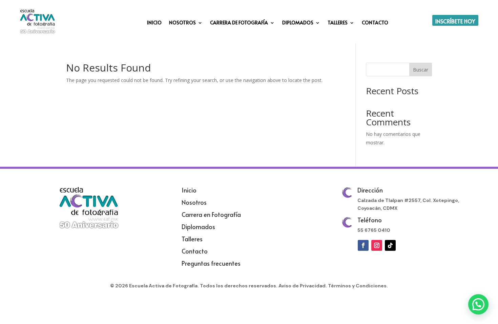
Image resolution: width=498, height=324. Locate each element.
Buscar (420, 69)
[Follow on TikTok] (390, 245)
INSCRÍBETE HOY (455, 21)
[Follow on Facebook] (363, 245)
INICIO (154, 23)
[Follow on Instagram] (376, 245)
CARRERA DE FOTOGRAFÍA (239, 23)
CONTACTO (375, 23)
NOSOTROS (182, 23)
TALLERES (338, 23)
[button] (478, 304)
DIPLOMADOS (297, 23)
